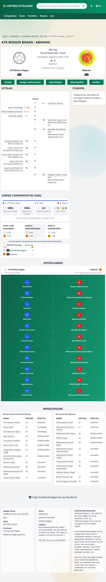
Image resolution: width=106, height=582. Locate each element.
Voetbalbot (43, 514)
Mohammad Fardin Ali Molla (13, 472)
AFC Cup (43, 36)
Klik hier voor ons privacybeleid (52, 540)
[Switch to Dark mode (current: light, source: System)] (91, 5)
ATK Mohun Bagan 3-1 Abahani (38, 218)
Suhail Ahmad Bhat (11, 477)
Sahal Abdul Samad (10, 154)
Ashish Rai (14, 161)
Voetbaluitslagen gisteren (14, 534)
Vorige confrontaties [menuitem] (30, 82)
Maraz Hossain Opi (64, 477)
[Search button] (84, 6)
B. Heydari (60, 68)
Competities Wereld (29, 36)
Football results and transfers (16, 514)
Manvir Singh (9, 462)
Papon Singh (61, 438)
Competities (10, 15)
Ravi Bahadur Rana (11, 431)
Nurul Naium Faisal (64, 461)
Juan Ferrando (14, 273)
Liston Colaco (13, 148)
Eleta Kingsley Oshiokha (66, 481)
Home (5, 36)
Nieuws (43, 15)
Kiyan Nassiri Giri (10, 445)
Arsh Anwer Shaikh (11, 422)
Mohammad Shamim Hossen (65, 428)
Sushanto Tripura (55, 120)
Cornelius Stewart (55, 103)
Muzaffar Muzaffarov (57, 129)
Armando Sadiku (15, 116)
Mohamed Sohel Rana (65, 433)
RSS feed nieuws (10, 524)
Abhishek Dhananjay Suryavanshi (12, 457)
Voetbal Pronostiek (47, 517)
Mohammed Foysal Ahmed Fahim (64, 450)
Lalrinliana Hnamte (11, 440)
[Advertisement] (53, 28)
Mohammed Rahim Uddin (64, 456)
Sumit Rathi (8, 427)
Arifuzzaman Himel (64, 422)
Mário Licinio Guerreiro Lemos (91, 273)
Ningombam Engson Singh (12, 450)
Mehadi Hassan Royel (65, 472)
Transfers (32, 15)
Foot (5, 517)
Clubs (22, 15)
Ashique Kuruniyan (11, 467)
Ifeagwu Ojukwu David (57, 174)
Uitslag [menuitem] (7, 82)
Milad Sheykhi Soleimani (12, 111)
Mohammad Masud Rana (64, 443)
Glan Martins (9, 436)
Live (52, 15)
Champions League (11, 531)
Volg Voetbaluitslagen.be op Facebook (54, 497)
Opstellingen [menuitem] (55, 82)
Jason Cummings (15, 107)
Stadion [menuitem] (96, 82)
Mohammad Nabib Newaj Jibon (64, 467)
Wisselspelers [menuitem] (77, 82)
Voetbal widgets (45, 521)
